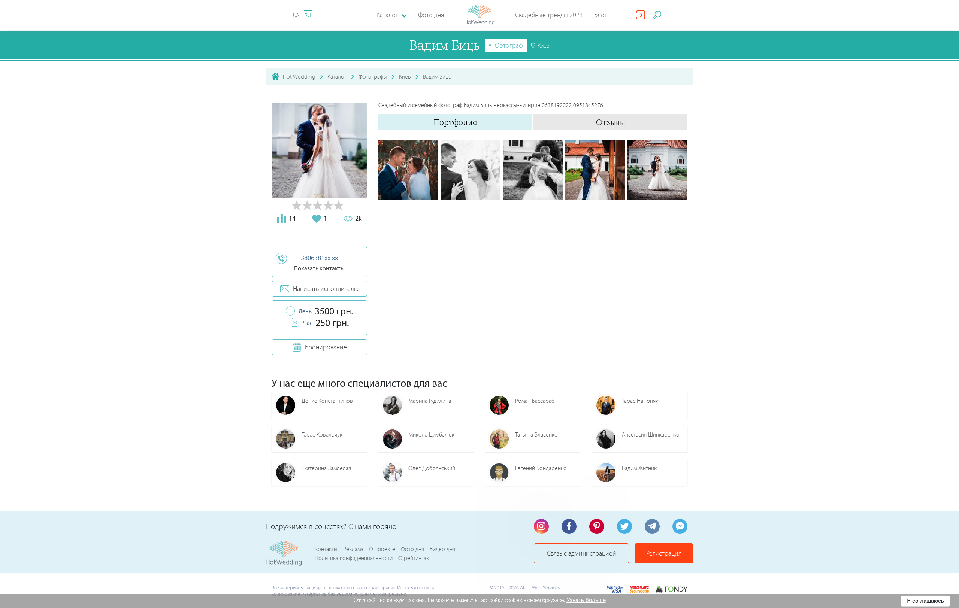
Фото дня (431, 14)
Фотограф (509, 45)
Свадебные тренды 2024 (549, 14)
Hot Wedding (299, 76)
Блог (600, 14)
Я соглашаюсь (925, 601)
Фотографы (373, 76)
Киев (405, 76)
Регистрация (663, 553)
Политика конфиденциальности (354, 558)
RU (308, 15)
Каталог (337, 76)
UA (296, 15)
